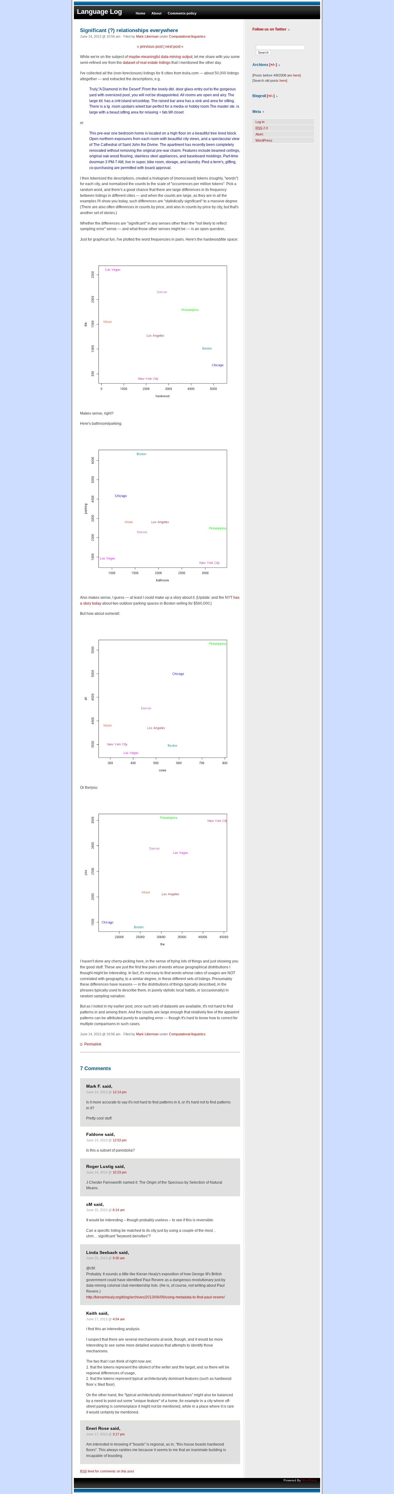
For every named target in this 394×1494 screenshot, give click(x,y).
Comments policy (182, 13)
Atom (259, 134)
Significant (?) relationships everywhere (129, 30)
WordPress (263, 140)
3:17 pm (119, 1434)
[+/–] (273, 65)
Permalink (92, 1044)
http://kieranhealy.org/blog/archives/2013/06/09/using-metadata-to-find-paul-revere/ (155, 1297)
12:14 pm (120, 1092)
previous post (151, 46)
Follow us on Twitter (269, 29)
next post (172, 46)
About (156, 13)
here (296, 75)
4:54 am (119, 1319)
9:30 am (119, 1258)
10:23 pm (120, 1172)
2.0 (261, 128)
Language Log (99, 11)
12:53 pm (120, 1140)
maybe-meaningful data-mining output (160, 57)
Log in (259, 122)
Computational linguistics (187, 36)
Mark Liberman (147, 36)
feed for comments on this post (107, 1471)
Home (140, 13)
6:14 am (119, 1210)
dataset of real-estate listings (147, 62)
